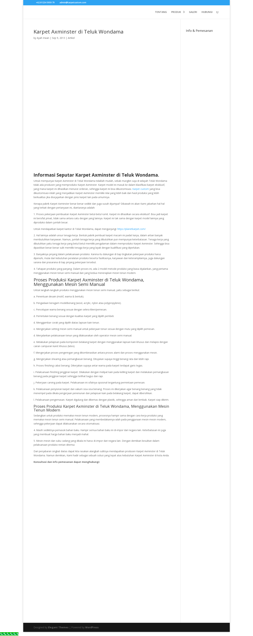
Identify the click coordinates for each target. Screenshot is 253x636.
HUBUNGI (207, 12)
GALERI (193, 12)
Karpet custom (140, 189)
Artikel (71, 38)
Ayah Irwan (43, 38)
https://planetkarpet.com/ (131, 229)
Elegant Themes (58, 627)
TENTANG (161, 12)
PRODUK (176, 12)
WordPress (92, 627)
